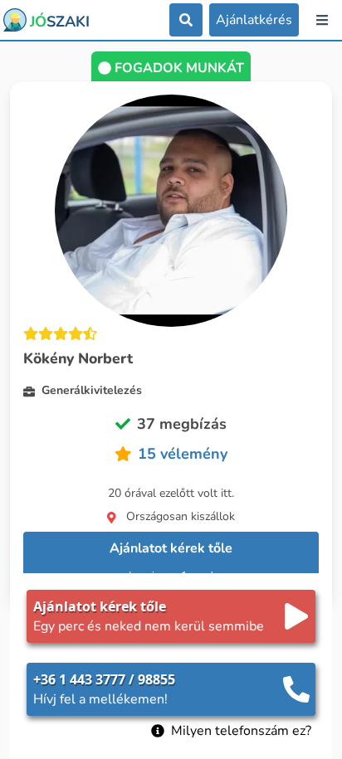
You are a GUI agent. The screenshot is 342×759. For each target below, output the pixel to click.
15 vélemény (182, 454)
